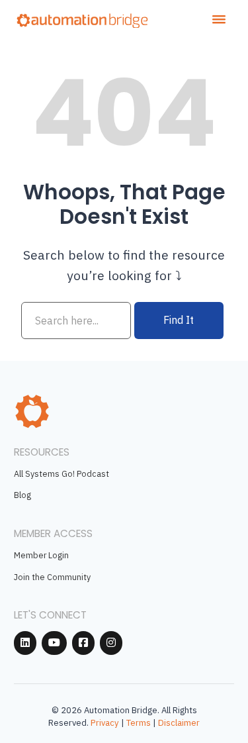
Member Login (41, 555)
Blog (22, 494)
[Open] (219, 19)
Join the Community (52, 576)
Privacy (105, 722)
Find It (178, 319)
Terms (138, 722)
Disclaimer (179, 722)
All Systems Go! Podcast (61, 473)
